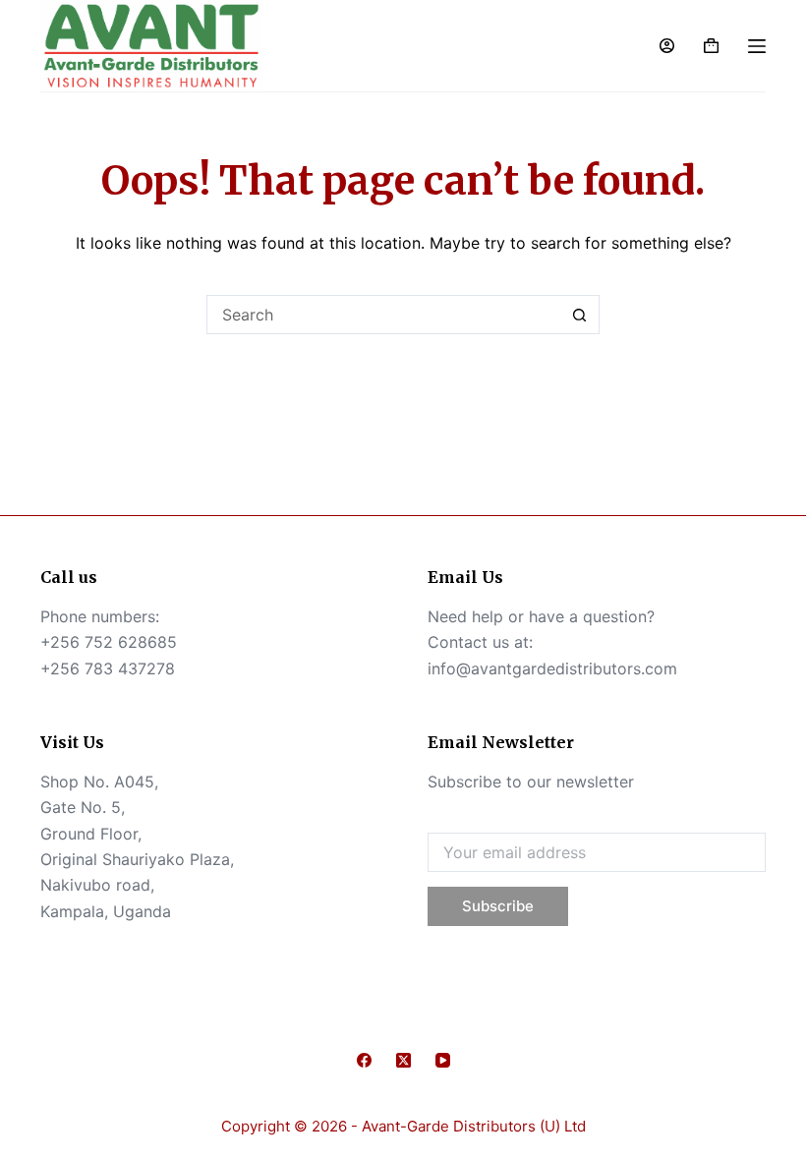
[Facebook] (364, 1060)
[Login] (667, 45)
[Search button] (580, 314)
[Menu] (757, 46)
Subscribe (498, 906)
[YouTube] (442, 1060)
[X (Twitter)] (403, 1060)
